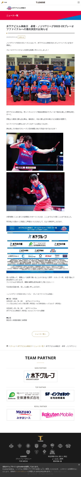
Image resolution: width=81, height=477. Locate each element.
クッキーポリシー (21, 471)
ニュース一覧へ (40, 334)
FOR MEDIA (23, 461)
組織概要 (23, 456)
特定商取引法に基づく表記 (57, 456)
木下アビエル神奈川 (24, 346)
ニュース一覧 (39, 346)
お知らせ (21, 37)
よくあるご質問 (57, 459)
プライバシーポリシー (23, 459)
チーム (12, 346)
